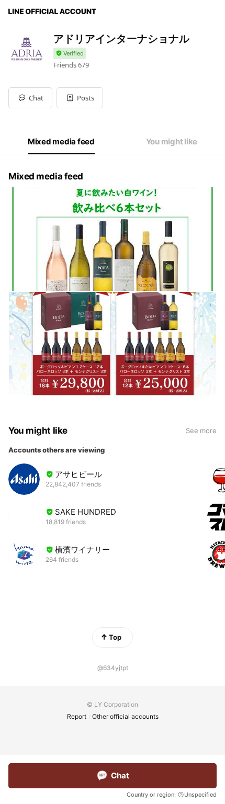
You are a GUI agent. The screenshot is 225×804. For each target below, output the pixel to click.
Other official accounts (125, 716)
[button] (80, 97)
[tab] (61, 141)
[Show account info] (69, 54)
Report (76, 716)
